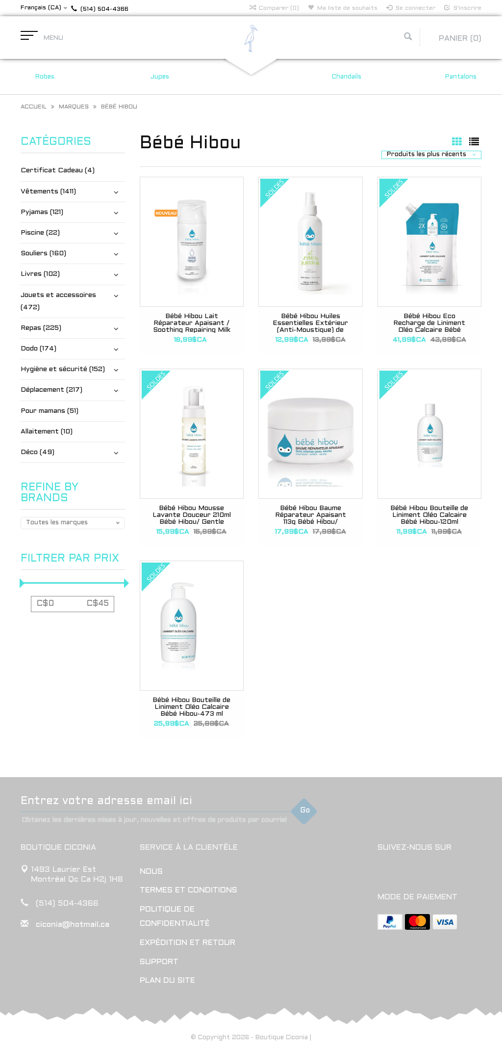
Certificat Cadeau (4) (58, 170)
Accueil (34, 107)
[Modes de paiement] (389, 922)
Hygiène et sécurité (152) (63, 369)
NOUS (151, 871)
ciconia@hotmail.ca (72, 924)
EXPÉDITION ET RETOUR (187, 942)
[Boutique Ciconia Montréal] (251, 38)
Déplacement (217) (51, 390)
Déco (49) (37, 452)
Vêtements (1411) (48, 192)
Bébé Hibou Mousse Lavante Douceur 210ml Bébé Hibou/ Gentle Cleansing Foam (191, 515)
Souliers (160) (43, 253)
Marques (74, 107)
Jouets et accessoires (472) (58, 301)
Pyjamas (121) (42, 212)
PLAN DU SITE (167, 980)
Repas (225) (41, 328)
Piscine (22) (40, 233)
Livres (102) (40, 274)
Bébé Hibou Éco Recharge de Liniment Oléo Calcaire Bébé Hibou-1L (429, 323)
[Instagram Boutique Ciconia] (403, 873)
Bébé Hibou (119, 107)
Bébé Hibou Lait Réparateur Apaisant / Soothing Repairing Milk (191, 323)
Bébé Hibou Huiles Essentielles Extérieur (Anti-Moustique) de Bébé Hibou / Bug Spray (310, 323)
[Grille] (458, 143)
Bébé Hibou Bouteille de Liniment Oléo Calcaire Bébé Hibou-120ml (429, 515)
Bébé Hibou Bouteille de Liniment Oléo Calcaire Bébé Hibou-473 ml (191, 707)
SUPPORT (159, 962)
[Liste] (474, 143)
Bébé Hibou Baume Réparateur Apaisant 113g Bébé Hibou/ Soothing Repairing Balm (310, 515)
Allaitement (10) (47, 432)
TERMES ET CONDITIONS (188, 890)
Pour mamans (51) (49, 411)
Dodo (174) (38, 349)
